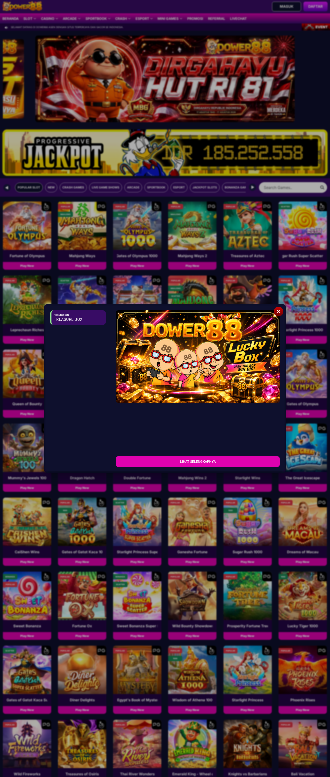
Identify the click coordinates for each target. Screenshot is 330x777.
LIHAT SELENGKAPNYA (198, 461)
